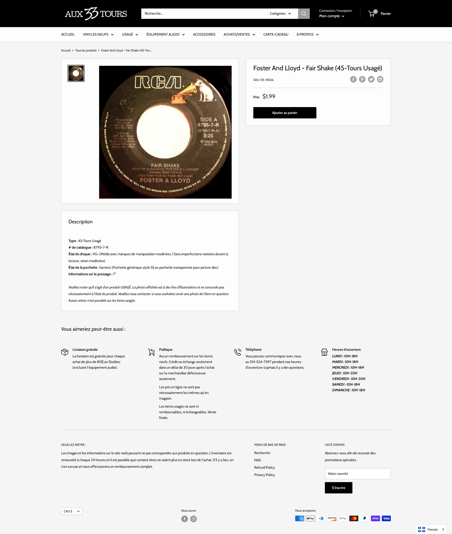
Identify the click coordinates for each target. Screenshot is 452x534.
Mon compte (330, 16)
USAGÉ (127, 34)
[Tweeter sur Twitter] (371, 78)
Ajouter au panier (284, 113)
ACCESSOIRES (204, 34)
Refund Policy (264, 467)
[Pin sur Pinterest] (362, 78)
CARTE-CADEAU (275, 34)
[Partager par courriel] (380, 78)
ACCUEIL (68, 34)
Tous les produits (86, 50)
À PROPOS (305, 34)
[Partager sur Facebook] (353, 78)
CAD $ (68, 511)
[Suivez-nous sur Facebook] (184, 519)
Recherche (262, 453)
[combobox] (431, 529)
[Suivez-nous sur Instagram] (193, 519)
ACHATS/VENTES (237, 34)
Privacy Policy (264, 475)
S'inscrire (338, 488)
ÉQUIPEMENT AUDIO (163, 34)
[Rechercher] (304, 13)
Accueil (66, 50)
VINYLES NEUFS (96, 34)
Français (433, 529)
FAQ (257, 460)
